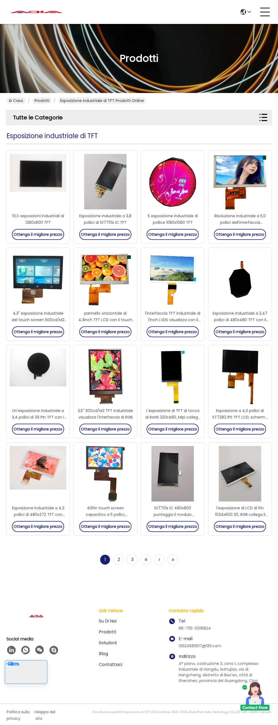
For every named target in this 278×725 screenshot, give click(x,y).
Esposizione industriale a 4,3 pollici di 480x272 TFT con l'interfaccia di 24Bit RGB (38, 514)
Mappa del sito (45, 715)
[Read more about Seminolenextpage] (159, 560)
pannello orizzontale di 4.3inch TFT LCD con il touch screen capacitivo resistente (105, 320)
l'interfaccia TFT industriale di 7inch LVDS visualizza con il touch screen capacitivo (172, 320)
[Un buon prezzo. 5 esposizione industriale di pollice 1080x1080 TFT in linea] (172, 182)
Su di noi (107, 621)
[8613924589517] (25, 650)
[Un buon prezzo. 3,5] (105, 377)
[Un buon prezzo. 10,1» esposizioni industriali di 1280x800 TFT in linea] (38, 182)
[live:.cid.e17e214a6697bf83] (54, 650)
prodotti (41, 100)
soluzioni (108, 643)
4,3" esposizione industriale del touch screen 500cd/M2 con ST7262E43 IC (38, 320)
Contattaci (110, 664)
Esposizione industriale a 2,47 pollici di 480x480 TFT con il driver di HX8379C (240, 320)
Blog (103, 653)
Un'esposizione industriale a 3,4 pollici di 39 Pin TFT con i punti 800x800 (38, 417)
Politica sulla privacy (18, 715)
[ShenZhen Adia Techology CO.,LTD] (36, 12)
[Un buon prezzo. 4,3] (38, 279)
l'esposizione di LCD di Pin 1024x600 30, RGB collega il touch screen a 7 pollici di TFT (240, 514)
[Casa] (36, 623)
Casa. (18, 100)
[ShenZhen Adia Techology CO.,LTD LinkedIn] (11, 650)
